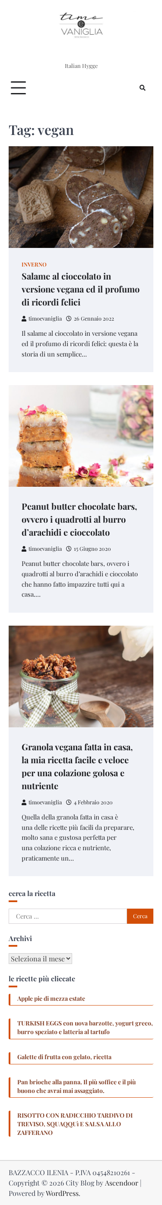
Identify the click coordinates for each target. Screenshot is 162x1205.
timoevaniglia (45, 318)
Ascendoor (121, 1182)
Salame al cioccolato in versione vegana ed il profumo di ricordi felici (81, 289)
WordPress (62, 1193)
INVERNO (34, 264)
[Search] (142, 87)
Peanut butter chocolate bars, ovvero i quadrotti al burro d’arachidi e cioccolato (79, 519)
